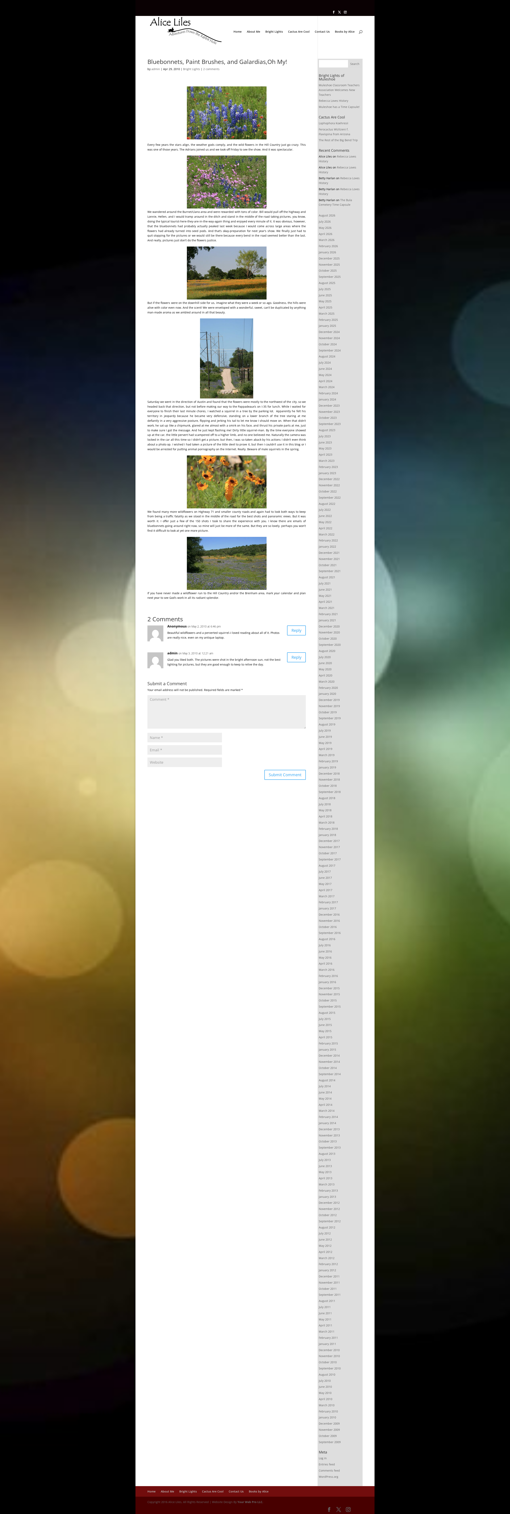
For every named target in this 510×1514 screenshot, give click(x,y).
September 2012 (330, 1221)
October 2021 (328, 565)
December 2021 (329, 553)
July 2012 (325, 1233)
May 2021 (325, 596)
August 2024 (327, 356)
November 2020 (329, 632)
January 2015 (327, 1049)
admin (155, 69)
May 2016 (325, 957)
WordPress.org (328, 1477)
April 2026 (325, 234)
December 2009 (329, 1423)
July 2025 (325, 289)
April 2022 (325, 528)
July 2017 (325, 871)
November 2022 (329, 485)
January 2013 (327, 1197)
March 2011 (326, 1331)
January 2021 (327, 620)
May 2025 (325, 301)
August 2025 (327, 283)
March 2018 (326, 822)
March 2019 (326, 755)
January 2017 (327, 908)
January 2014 (327, 1123)
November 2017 (329, 847)
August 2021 (327, 577)
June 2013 (325, 1166)
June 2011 (325, 1313)
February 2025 (328, 320)
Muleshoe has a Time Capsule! (339, 107)
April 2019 (325, 749)
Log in (323, 1458)
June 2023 (325, 442)
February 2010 (328, 1411)
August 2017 (327, 865)
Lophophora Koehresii (333, 123)
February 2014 (328, 1117)
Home (237, 31)
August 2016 (327, 939)
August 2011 (327, 1301)
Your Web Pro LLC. (250, 1502)
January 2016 (327, 982)
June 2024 (325, 369)
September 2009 (330, 1442)
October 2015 (328, 1000)
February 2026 (328, 246)
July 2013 (325, 1160)
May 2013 (325, 1172)
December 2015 (329, 988)
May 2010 (325, 1393)
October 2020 (328, 638)
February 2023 (328, 467)
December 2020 (329, 626)
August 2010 (327, 1374)
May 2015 (325, 1031)
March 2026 (326, 240)
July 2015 (325, 1019)
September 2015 (330, 1006)
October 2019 (328, 712)
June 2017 (325, 878)
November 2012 (329, 1209)
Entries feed (327, 1464)
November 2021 (329, 559)
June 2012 (325, 1239)
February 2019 (328, 761)
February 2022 (328, 540)
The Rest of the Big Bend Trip (338, 140)
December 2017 (329, 841)
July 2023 (325, 436)
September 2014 (330, 1074)
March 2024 (326, 387)
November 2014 (329, 1062)
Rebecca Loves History (333, 101)
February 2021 (328, 614)
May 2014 (325, 1098)
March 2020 (326, 681)
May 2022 (325, 522)
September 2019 (330, 718)
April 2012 (325, 1252)
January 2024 (327, 399)
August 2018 (327, 798)
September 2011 (330, 1295)
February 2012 (328, 1264)
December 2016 (329, 914)
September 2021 (330, 571)
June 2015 (325, 1025)
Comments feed (329, 1470)
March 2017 (326, 896)
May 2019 (325, 743)
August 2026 (327, 215)
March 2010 (326, 1405)
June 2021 (325, 589)
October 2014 (328, 1068)
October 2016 (328, 927)
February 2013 (328, 1190)
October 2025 (328, 270)
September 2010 (330, 1368)
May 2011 (325, 1319)
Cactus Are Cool (299, 31)
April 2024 (325, 381)
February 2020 (328, 688)
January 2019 (327, 767)
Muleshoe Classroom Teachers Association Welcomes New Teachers (339, 90)
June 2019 (325, 737)
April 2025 (325, 307)
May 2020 (325, 669)
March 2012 (326, 1258)
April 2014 (325, 1105)
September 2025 (330, 277)
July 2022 (325, 510)
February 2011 (328, 1338)
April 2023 (325, 454)
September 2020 (330, 645)
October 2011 (328, 1289)
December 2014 (329, 1055)
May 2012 (325, 1246)
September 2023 (330, 424)
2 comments (211, 69)
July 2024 (325, 362)
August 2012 (327, 1227)
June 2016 (325, 951)
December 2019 (329, 700)
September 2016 (330, 933)
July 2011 (325, 1307)
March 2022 (326, 534)
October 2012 (328, 1215)
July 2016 (325, 945)
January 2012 (327, 1270)
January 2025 (327, 326)
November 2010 (329, 1356)
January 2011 (327, 1344)
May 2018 (325, 810)
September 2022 (330, 497)
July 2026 (325, 221)
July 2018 (325, 804)
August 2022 (327, 504)
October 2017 (328, 853)
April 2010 (325, 1399)
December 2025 (329, 258)
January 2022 (327, 546)
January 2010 (327, 1417)
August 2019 (327, 724)
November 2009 (329, 1430)
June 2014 (325, 1092)
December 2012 (329, 1203)
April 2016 (325, 963)
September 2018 (330, 792)
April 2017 (325, 890)
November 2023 (329, 412)
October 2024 (328, 344)
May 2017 (325, 884)
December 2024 (329, 332)
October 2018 (328, 786)
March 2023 (326, 461)
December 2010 (329, 1350)
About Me (253, 31)
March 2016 (326, 970)
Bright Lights (274, 31)
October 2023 (328, 418)
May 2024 (325, 375)
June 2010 (325, 1387)
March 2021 (326, 608)
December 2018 (329, 773)
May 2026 (325, 228)
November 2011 (329, 1282)
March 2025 (326, 313)
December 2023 (329, 405)
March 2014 (326, 1111)
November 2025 (329, 264)
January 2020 (327, 694)
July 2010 (325, 1381)
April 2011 (325, 1325)
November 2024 (329, 338)
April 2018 (325, 816)
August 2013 (327, 1154)
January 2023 (327, 473)
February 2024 (328, 393)
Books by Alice (345, 31)
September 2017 (330, 859)
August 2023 (327, 430)
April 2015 (325, 1037)
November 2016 (329, 921)
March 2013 (326, 1184)
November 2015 (329, 994)
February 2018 (328, 829)
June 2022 (325, 516)
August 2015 (327, 1013)
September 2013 (330, 1147)
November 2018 (329, 779)
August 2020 (327, 651)
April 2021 (325, 602)
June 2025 (325, 295)
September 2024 (330, 350)
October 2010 (328, 1362)
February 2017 (328, 902)
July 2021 (325, 583)
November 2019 (329, 706)
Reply (296, 630)
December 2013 (329, 1129)
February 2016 (328, 976)
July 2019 (325, 730)
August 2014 (327, 1080)
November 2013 (329, 1135)
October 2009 (328, 1436)
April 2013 (325, 1178)
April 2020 (325, 675)
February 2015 (328, 1043)
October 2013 (328, 1141)
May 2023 (325, 448)
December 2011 (329, 1276)
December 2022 (329, 479)
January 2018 (327, 835)
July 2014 (325, 1086)
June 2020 (325, 663)
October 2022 (328, 491)
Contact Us (322, 31)
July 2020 (325, 657)
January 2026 (327, 252)
